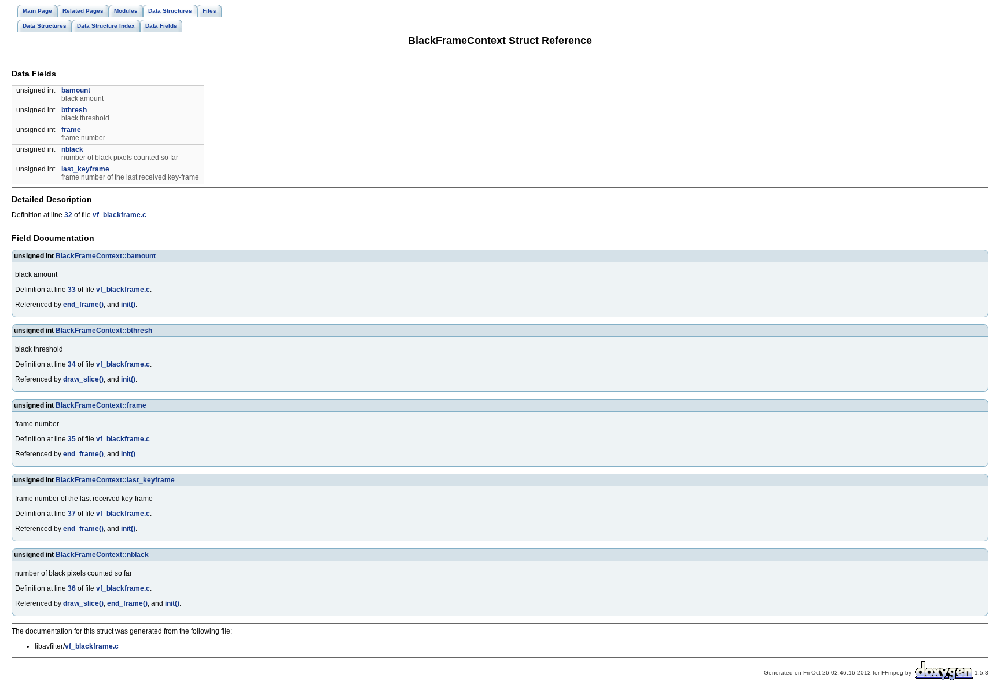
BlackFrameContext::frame (101, 405)
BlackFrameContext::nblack (102, 555)
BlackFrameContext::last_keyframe (115, 480)
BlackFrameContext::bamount (106, 256)
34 (72, 364)
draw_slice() (83, 379)
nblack (72, 149)
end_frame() (83, 305)
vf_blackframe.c (119, 215)
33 (72, 289)
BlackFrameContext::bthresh (104, 331)
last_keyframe (85, 169)
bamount (75, 90)
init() (128, 305)
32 (68, 215)
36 (72, 588)
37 (72, 514)
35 (72, 439)
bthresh (74, 110)
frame (71, 130)
